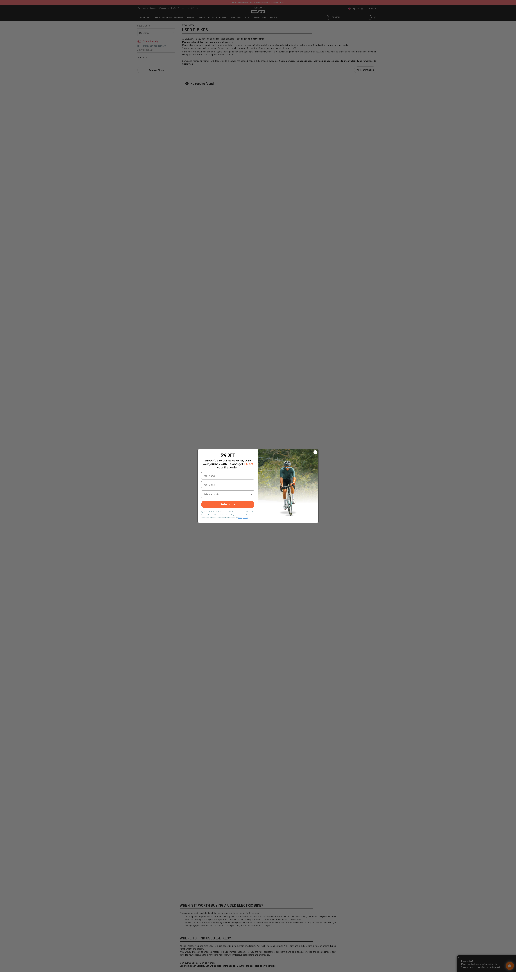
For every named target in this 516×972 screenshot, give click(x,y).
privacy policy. (243, 518)
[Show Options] (251, 494)
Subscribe (227, 504)
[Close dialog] (315, 452)
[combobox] (227, 494)
